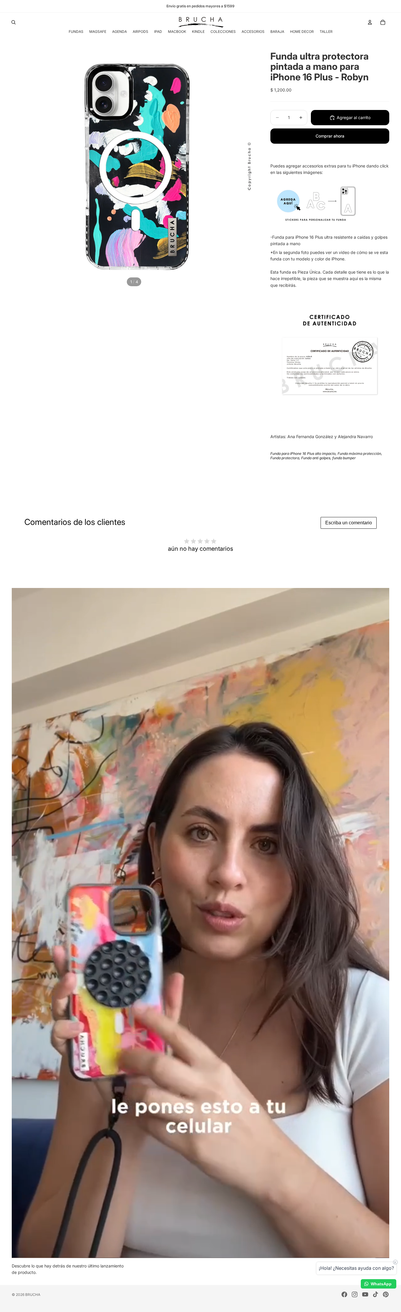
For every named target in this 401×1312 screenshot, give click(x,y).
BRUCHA (32, 1294)
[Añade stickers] (329, 203)
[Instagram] (354, 1294)
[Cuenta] (369, 22)
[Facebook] (344, 1294)
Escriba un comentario (348, 522)
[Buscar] (13, 22)
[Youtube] (365, 1294)
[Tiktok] (375, 1294)
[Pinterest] (385, 1294)
